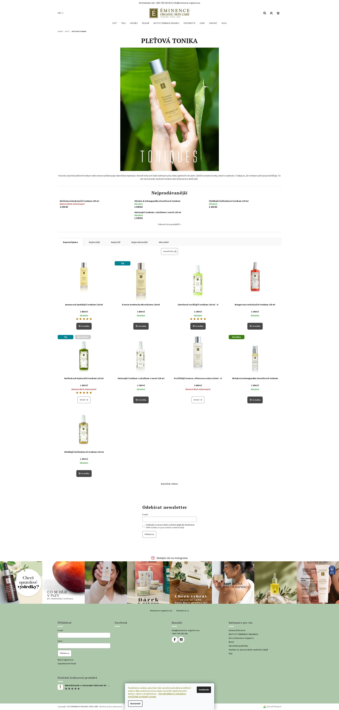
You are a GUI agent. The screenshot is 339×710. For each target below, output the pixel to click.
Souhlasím (204, 689)
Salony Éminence (237, 630)
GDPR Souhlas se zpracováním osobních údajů (165, 527)
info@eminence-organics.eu (186, 630)
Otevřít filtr (168, 251)
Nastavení (135, 703)
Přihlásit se (149, 534)
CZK (59, 13)
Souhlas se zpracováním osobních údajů (248, 649)
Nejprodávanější (139, 242)
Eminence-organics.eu (161, 610)
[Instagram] (181, 640)
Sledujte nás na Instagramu (172, 558)
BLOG (231, 642)
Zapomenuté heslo (67, 663)
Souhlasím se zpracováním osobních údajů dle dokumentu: (170, 526)
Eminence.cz (182, 610)
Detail (82, 400)
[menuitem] (114, 23)
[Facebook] (175, 640)
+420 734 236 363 (180, 633)
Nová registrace (66, 659)
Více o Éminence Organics (241, 638)
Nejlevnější (94, 242)
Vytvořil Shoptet (274, 706)
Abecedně (164, 242)
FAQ (230, 653)
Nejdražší (115, 242)
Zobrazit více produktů (168, 224)
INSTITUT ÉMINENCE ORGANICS (243, 634)
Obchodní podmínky (238, 645)
